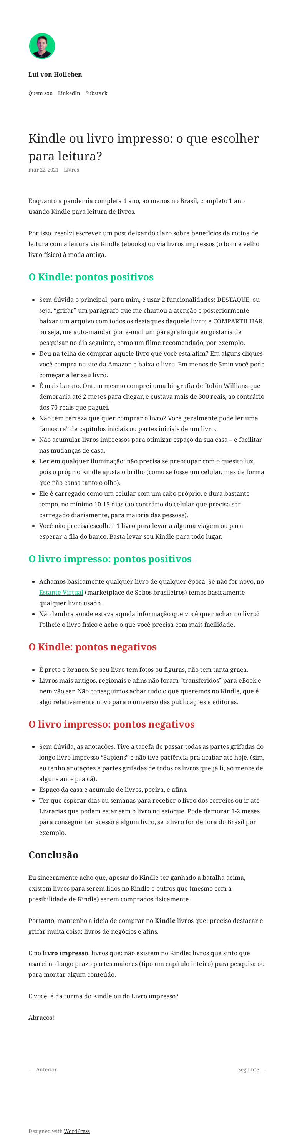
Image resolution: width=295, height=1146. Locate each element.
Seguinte (248, 1069)
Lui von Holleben (55, 74)
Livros (71, 169)
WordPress (77, 1131)
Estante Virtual (61, 592)
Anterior (46, 1069)
